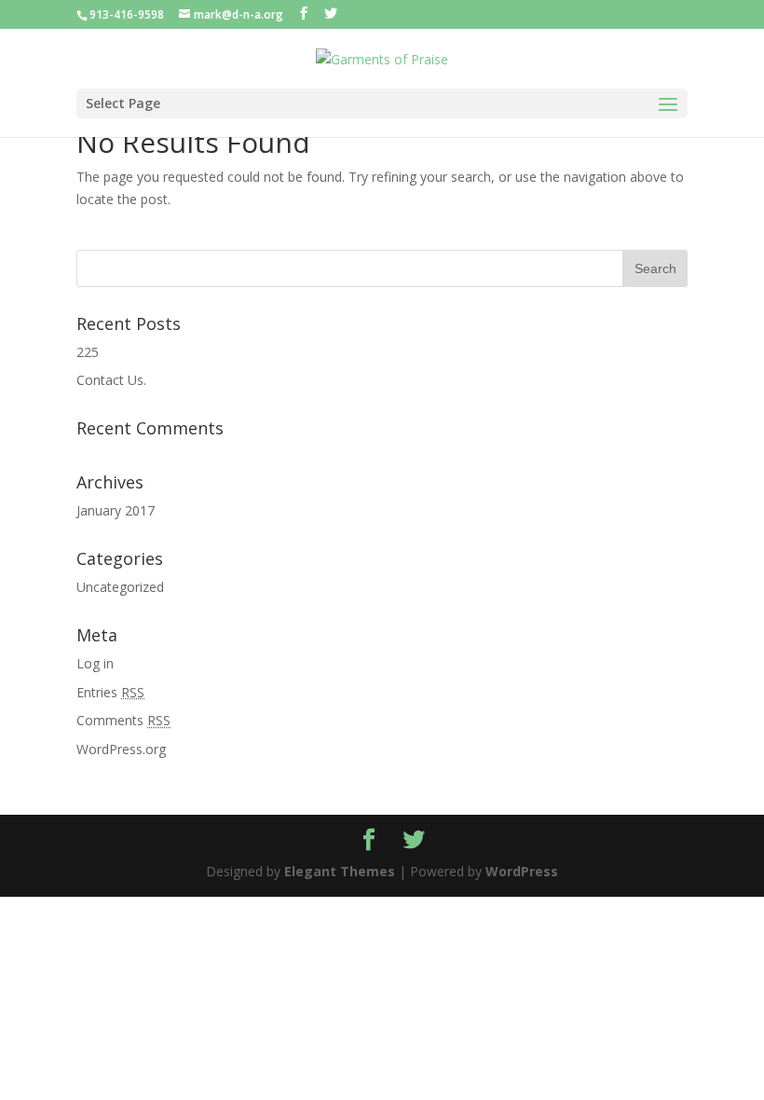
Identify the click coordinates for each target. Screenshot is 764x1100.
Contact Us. (111, 380)
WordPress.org (121, 749)
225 (87, 352)
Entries (110, 692)
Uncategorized (120, 587)
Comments (123, 720)
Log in (95, 663)
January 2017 (115, 510)
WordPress (521, 871)
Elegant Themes (339, 871)
